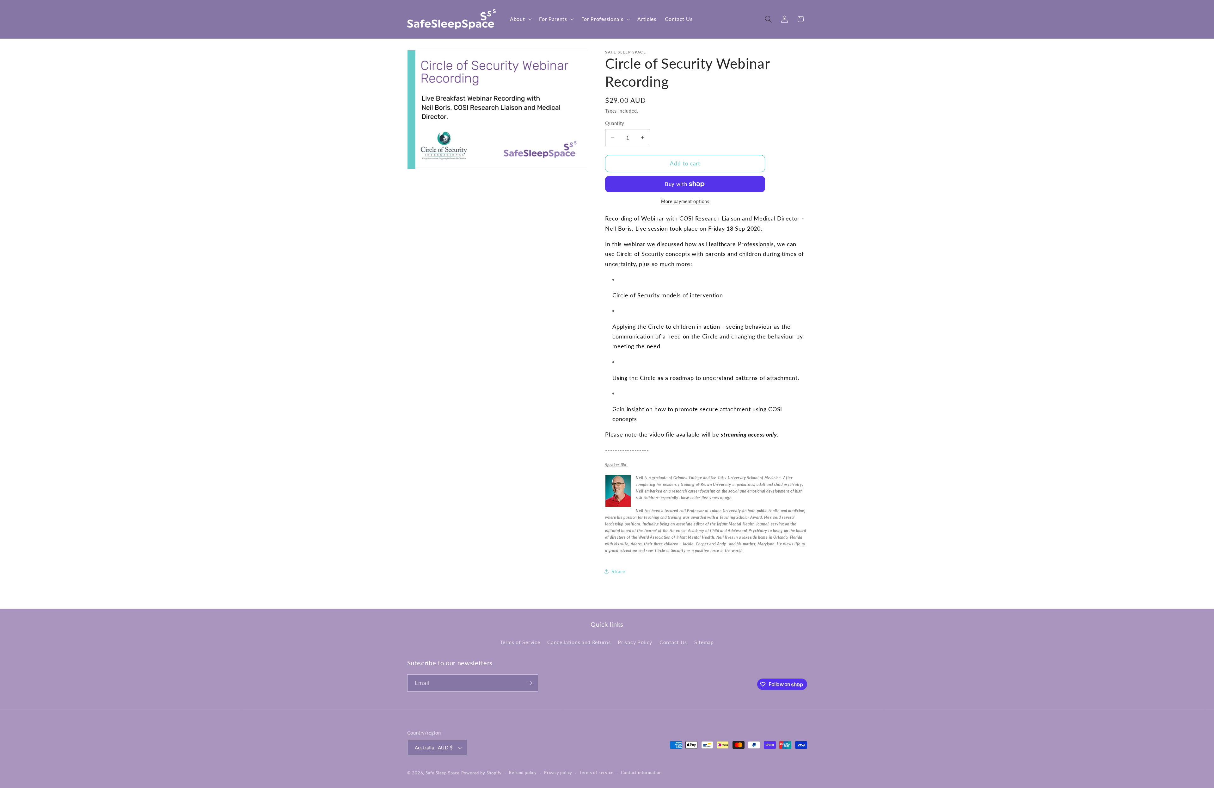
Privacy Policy (635, 642)
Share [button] (618, 571)
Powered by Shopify (481, 773)
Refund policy (522, 772)
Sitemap (704, 642)
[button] (520, 19)
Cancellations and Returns (578, 642)
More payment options (685, 201)
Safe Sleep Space (443, 773)
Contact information (641, 772)
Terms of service (596, 772)
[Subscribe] (530, 683)
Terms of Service (520, 642)
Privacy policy (558, 772)
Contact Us (673, 642)
